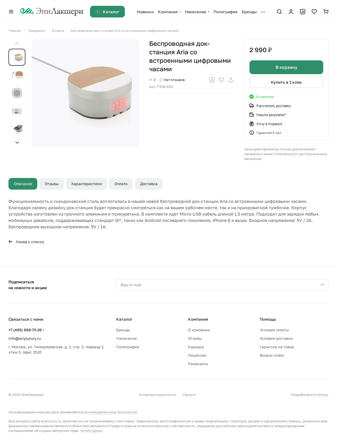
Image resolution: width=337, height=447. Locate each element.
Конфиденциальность (157, 394)
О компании (199, 330)
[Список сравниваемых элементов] (302, 11)
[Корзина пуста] (326, 11)
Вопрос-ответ (272, 355)
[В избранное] (221, 80)
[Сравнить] (212, 80)
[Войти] (291, 11)
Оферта (189, 394)
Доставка (148, 183)
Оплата (121, 183)
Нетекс (322, 394)
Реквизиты (198, 363)
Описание (23, 183)
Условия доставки (276, 338)
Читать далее (91, 430)
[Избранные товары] (314, 11)
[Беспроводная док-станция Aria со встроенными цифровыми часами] (85, 93)
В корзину (286, 67)
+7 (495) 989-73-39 (25, 330)
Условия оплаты (274, 330)
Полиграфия (127, 347)
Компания (198, 319)
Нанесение (126, 338)
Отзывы (51, 183)
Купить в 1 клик (286, 82)
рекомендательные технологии (110, 412)
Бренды (123, 330)
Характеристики (86, 183)
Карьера (196, 347)
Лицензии (197, 355)
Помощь (268, 319)
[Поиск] (279, 11)
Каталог (124, 319)
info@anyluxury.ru (24, 338)
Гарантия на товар (277, 347)
